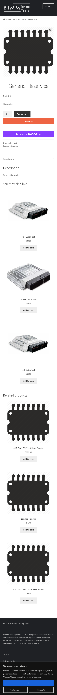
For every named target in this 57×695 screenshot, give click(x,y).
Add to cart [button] (28, 247)
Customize (14, 690)
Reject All (41, 690)
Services (16, 19)
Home (8, 19)
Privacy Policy (9, 661)
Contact (6, 654)
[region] (28, 678)
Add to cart (22, 114)
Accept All (28, 683)
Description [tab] (8, 159)
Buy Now (29, 121)
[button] (50, 30)
